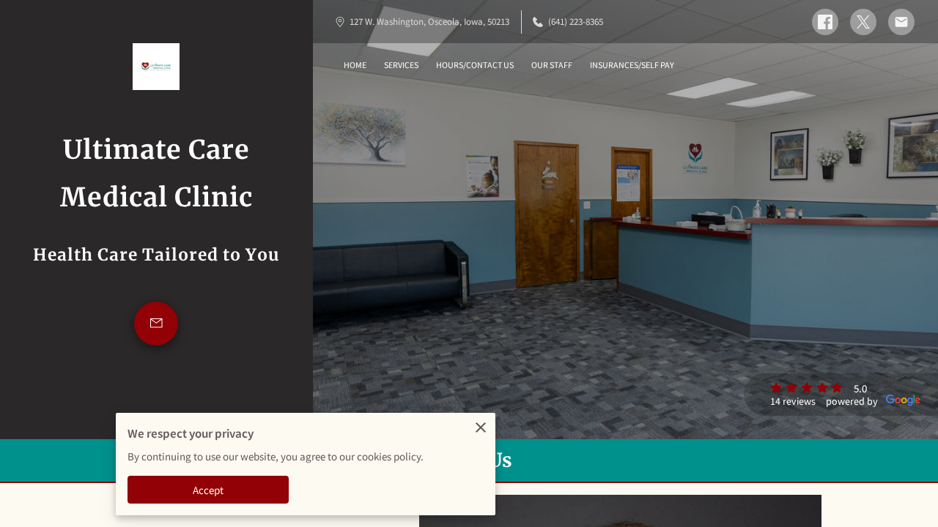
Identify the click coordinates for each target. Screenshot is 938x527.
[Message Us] (156, 323)
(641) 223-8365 (575, 21)
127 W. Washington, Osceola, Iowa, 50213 (429, 21)
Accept (208, 490)
